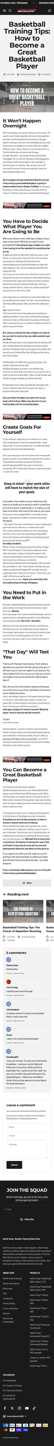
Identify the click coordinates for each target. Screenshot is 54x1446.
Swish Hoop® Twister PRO (39, 1301)
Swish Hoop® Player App (38, 1310)
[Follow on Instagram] (19, 1408)
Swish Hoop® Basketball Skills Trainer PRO (40, 1288)
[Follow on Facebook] (5, 1408)
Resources (8, 1288)
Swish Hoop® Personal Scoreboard (40, 1326)
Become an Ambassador (8, 1320)
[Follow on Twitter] (12, 1408)
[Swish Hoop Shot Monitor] (27, 206)
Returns (6, 1313)
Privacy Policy (11, 1118)
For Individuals (9, 1380)
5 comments (46, 74)
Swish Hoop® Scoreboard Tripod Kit (40, 1334)
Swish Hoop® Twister (39, 1295)
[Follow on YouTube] (27, 1408)
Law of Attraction (35, 362)
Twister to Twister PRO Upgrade (40, 1359)
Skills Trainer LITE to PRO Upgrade (39, 1351)
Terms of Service (26, 1118)
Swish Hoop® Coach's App (39, 1318)
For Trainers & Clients (12, 1390)
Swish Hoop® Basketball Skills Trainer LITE (40, 1280)
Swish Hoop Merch (11, 1283)
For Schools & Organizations (9, 1397)
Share (29, 883)
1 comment (11, 940)
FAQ (4, 1293)
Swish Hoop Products (12, 1278)
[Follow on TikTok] (34, 1408)
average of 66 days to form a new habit (20, 738)
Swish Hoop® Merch (38, 1366)
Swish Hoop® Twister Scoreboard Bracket (39, 1343)
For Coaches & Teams (12, 1385)
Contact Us (8, 1298)
